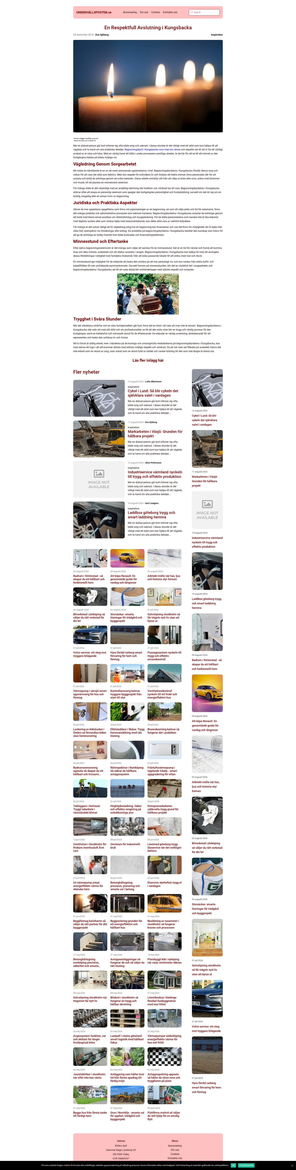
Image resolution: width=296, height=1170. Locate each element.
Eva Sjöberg (102, 34)
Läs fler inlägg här (148, 360)
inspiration (217, 34)
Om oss (144, 12)
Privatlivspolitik (246, 1165)
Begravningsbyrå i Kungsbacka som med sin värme (152, 149)
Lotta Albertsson (153, 381)
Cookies (155, 12)
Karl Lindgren (151, 503)
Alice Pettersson (153, 462)
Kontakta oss (170, 12)
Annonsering (130, 12)
